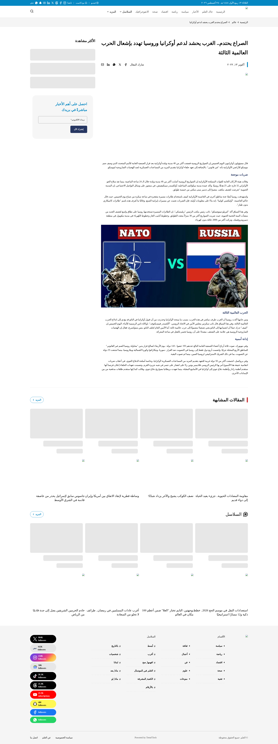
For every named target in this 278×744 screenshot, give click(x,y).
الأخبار (195, 11)
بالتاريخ (116, 646)
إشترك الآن (79, 129)
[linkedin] (108, 65)
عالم (234, 22)
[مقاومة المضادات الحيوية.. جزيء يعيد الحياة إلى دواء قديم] (220, 474)
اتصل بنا (34, 737)
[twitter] (119, 65)
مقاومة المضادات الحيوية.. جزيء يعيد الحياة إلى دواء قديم (222, 498)
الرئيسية (220, 11)
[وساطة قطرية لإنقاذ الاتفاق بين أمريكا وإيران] (112, 474)
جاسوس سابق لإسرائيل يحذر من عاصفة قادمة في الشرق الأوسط (60, 498)
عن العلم (46, 737)
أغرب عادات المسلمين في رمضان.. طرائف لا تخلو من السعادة (113, 612)
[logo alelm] (239, 12)
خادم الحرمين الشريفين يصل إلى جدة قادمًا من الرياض (59, 612)
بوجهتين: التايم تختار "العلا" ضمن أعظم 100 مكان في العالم (167, 612)
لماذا (117, 662)
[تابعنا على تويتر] (52, 2)
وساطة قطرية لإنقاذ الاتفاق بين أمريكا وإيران (112, 495)
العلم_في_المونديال (144, 670)
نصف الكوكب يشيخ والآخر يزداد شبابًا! (170, 495)
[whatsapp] (114, 65)
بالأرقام (150, 687)
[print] (125, 65)
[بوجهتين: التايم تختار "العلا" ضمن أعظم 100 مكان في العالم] (166, 589)
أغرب (151, 654)
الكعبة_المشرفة (146, 679)
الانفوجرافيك (142, 11)
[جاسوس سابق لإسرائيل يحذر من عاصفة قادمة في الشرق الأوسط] (57, 474)
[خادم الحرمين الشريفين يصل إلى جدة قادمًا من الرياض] (57, 589)
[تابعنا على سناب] (40, 2)
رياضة (175, 11)
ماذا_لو (116, 679)
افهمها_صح (148, 662)
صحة (155, 11)
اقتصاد (164, 11)
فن (186, 662)
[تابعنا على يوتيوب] (44, 2)
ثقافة (185, 646)
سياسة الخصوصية (64, 737)
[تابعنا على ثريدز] (56, 2)
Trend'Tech (151, 737)
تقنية (220, 679)
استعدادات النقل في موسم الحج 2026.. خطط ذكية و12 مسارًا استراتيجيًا (220, 612)
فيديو (93, 3)
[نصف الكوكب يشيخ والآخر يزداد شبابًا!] (166, 474)
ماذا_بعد (115, 670)
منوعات (184, 679)
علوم (185, 670)
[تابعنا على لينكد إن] (48, 2)
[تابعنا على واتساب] (36, 2)
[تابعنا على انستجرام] (64, 2)
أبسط (151, 646)
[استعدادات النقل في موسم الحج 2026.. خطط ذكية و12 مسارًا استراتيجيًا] (220, 589)
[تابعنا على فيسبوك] (60, 2)
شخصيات (115, 654)
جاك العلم (207, 11)
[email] (102, 65)
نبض (32, 3)
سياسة (185, 11)
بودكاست (80, 3)
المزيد (38, 400)
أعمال (185, 654)
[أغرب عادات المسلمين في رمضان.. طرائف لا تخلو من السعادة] (112, 589)
